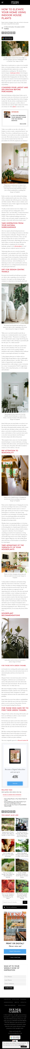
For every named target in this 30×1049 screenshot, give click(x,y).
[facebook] (3, 33)
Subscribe (15, 783)
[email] (14, 33)
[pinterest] (8, 33)
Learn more (21, 1045)
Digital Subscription (15, 951)
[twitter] (5, 33)
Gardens (6, 28)
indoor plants (13, 792)
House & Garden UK (23, 740)
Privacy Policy (22, 1005)
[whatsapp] (11, 33)
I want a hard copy (15, 957)
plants (14, 106)
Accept (23, 1046)
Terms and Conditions (9, 1005)
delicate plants (18, 246)
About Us (16, 1002)
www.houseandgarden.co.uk (15, 1033)
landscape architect (15, 73)
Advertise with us (8, 1002)
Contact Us (23, 1002)
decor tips (19, 792)
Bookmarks (23, 999)
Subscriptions (7, 999)
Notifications (15, 999)
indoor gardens (5, 792)
